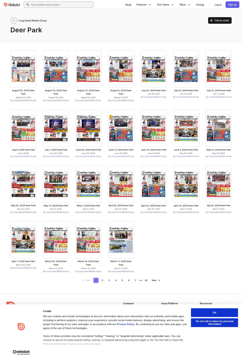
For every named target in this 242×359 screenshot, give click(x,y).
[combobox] (61, 4)
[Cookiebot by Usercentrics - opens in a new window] (21, 352)
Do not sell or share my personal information (214, 322)
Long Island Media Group (24, 100)
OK (214, 312)
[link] (128, 4)
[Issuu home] (12, 4)
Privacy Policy (125, 324)
